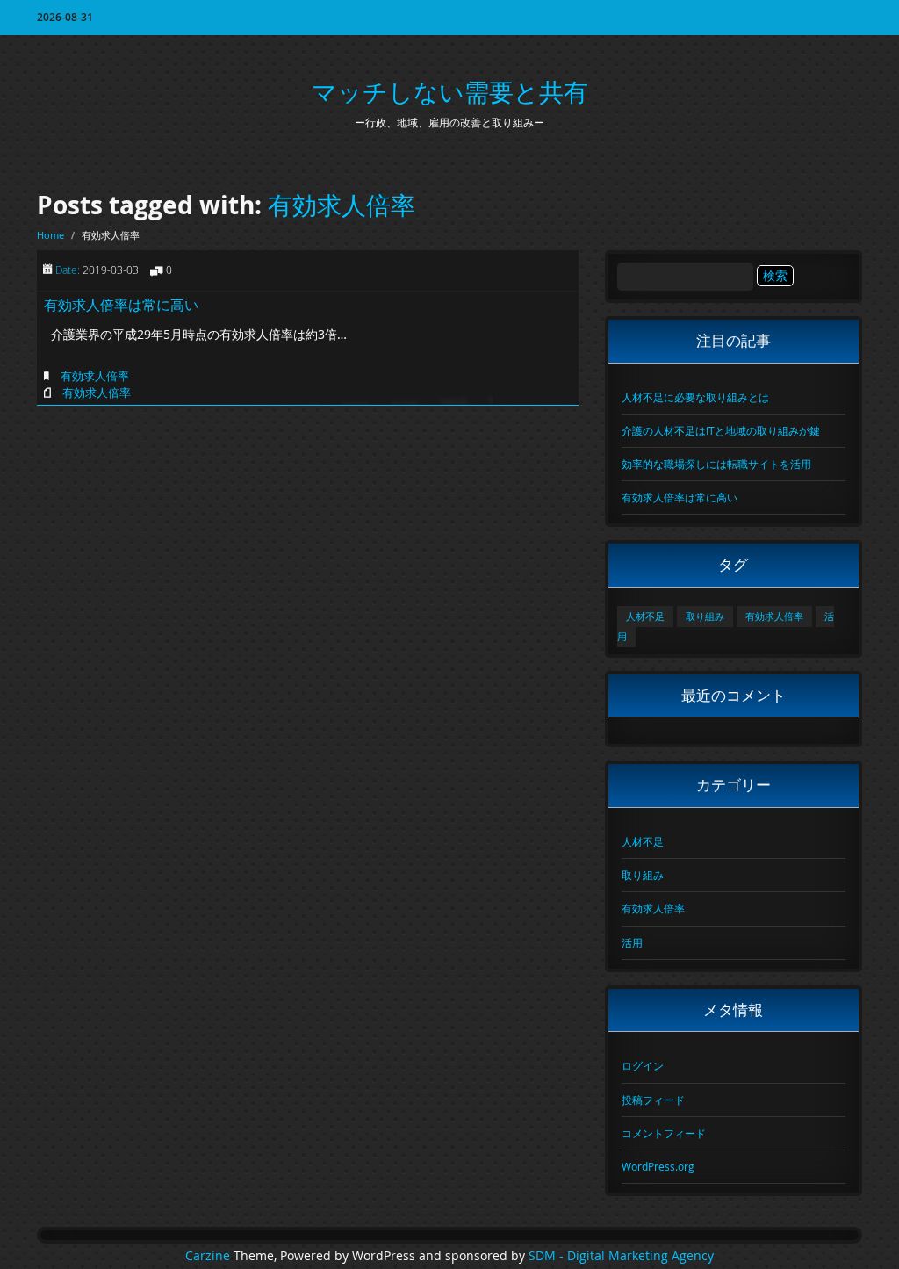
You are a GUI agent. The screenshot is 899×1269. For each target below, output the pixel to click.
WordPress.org (658, 1166)
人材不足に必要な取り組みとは (695, 397)
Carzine (209, 1256)
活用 (632, 942)
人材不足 (645, 616)
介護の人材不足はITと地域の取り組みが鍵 (721, 430)
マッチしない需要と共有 (450, 92)
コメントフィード (664, 1133)
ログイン (643, 1065)
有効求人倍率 (341, 205)
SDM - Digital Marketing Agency (621, 1256)
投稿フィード (653, 1099)
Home (50, 235)
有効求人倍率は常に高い (121, 304)
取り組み (705, 616)
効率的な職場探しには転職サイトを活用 (716, 464)
